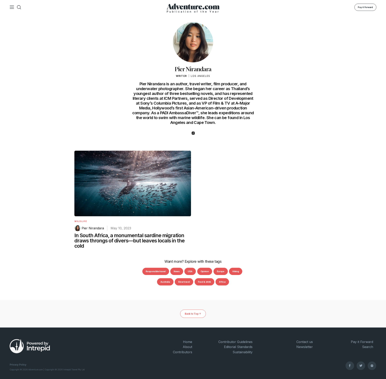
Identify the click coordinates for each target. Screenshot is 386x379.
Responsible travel (155, 271)
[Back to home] (193, 7)
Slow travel (184, 281)
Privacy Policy (18, 364)
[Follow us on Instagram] (372, 365)
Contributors (182, 352)
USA (190, 271)
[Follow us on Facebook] (349, 365)
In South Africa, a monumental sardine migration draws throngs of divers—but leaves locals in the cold (129, 240)
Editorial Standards (238, 347)
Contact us (304, 342)
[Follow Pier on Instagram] (193, 134)
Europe (220, 271)
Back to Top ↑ (193, 313)
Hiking (235, 271)
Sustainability (243, 352)
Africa (222, 281)
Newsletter (304, 347)
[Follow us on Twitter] (360, 365)
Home (187, 342)
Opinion (205, 271)
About (187, 347)
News (177, 271)
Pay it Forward (365, 7)
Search (367, 347)
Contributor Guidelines (235, 342)
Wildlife (80, 221)
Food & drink (204, 281)
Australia (165, 281)
